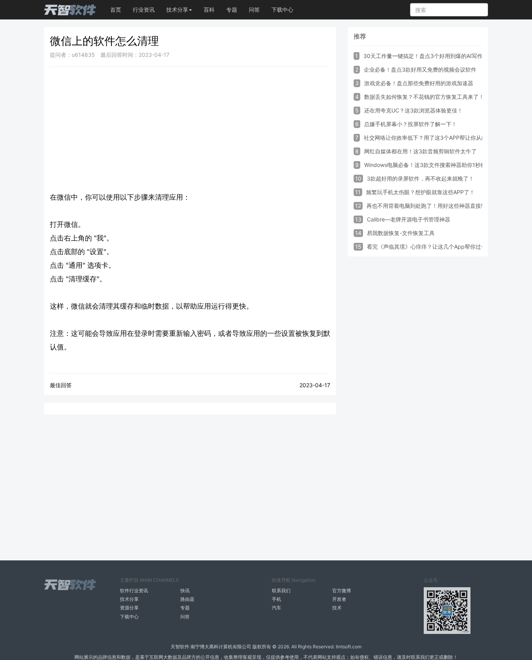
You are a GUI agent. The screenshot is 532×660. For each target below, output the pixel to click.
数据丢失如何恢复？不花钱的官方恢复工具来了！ (424, 96)
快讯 (185, 590)
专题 (231, 9)
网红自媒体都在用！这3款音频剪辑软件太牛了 (420, 151)
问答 (254, 9)
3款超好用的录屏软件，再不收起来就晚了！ (420, 178)
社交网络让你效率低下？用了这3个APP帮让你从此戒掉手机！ (439, 137)
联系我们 (281, 590)
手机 (276, 599)
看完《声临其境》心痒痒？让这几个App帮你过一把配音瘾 (437, 246)
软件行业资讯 (134, 590)
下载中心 (282, 9)
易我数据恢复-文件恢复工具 (401, 233)
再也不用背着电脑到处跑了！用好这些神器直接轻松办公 (434, 205)
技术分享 (129, 599)
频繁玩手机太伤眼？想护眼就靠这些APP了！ (420, 192)
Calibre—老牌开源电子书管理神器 (408, 219)
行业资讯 (144, 9)
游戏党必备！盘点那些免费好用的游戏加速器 (418, 83)
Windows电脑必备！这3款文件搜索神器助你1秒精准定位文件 (438, 164)
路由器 (187, 599)
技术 (337, 608)
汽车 (276, 608)
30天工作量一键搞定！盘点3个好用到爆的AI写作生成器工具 (436, 56)
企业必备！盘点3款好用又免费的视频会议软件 (420, 69)
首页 (115, 9)
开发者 (339, 599)
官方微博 (341, 590)
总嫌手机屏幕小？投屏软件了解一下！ (410, 124)
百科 (209, 9)
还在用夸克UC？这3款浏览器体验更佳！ (413, 110)
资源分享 (129, 608)
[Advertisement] (190, 129)
